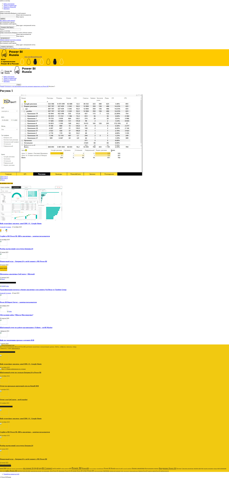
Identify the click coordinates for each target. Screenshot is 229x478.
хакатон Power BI (156, 471)
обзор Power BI (54, 471)
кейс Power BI (11, 471)
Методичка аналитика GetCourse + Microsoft (17, 274)
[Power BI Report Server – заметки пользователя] (3, 299)
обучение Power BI (76, 471)
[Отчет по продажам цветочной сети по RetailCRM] (4, 382)
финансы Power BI (143, 471)
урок (122, 471)
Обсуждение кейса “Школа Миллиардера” (16, 315)
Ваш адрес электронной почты (26, 25)
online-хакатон (65, 468)
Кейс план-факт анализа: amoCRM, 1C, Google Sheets (21, 223)
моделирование (45, 471)
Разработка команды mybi (11, 474)
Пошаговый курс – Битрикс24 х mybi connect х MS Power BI (23, 261)
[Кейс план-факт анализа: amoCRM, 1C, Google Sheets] (31, 220)
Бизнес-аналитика (138, 468)
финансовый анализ (134, 471)
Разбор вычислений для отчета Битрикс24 (16, 249)
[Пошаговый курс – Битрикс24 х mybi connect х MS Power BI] (3, 258)
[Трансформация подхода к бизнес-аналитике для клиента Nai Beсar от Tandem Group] (4, 286)
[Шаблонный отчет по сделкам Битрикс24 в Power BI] (13, 369)
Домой (2, 86)
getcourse (13, 468)
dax (10, 468)
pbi (70, 468)
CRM (8, 468)
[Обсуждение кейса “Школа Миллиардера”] (6, 311)
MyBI (36, 468)
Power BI (77, 468)
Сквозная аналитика (187, 468)
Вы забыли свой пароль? (7, 20)
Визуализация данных (152, 468)
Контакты (7, 8)
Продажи (178, 468)
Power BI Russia (109, 468)
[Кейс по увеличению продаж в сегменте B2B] (3, 336)
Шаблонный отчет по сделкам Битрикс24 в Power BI (20, 372)
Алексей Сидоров (5, 227)
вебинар (215, 468)
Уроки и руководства (10, 5)
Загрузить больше (5, 464)
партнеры (106, 471)
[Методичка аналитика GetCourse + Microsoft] (3, 270)
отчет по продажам (98, 471)
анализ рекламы (208, 468)
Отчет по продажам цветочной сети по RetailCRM (19, 386)
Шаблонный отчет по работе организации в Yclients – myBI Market (26, 327)
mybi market (57, 468)
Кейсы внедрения (9, 4)
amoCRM (3, 468)
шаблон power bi (164, 471)
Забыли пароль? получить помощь (10, 40)
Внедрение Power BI (167, 468)
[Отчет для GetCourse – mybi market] (4, 396)
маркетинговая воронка (36, 471)
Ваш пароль (20, 17)
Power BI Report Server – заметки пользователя (18, 302)
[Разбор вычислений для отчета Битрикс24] (3, 245)
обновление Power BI (64, 471)
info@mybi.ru (16, 348)
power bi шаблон (127, 468)
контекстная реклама (24, 471)
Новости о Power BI (10, 7)
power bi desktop (92, 468)
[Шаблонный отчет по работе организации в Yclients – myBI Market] (3, 324)
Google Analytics (19, 468)
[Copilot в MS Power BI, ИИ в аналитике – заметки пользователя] (3, 232)
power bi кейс (119, 468)
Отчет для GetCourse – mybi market (13, 400)
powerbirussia (100, 468)
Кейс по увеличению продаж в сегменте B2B (17, 340)
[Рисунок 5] (71, 175)
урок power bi (126, 471)
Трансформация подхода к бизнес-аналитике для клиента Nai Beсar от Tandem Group (33, 290)
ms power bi (28, 468)
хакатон (150, 471)
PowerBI (85, 468)
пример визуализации (115, 471)
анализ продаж (199, 468)
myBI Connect (45, 468)
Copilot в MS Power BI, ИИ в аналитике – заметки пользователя (25, 236)
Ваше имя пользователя (24, 15)
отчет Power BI (88, 471)
